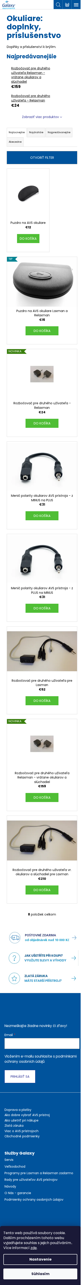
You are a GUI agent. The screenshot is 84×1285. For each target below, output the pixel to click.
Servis (8, 1160)
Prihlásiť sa (20, 1076)
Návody (10, 1186)
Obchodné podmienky (22, 1136)
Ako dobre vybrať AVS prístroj (27, 1115)
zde (33, 1247)
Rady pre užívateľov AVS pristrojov (31, 1180)
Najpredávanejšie (59, 132)
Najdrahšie (36, 132)
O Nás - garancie (17, 1193)
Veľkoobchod (14, 1166)
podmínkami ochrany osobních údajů (40, 1059)
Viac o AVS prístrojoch (21, 1131)
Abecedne (15, 142)
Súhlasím (40, 1273)
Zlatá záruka (14, 1125)
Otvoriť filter (42, 157)
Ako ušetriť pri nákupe (21, 1120)
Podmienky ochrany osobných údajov (33, 1199)
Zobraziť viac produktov (40, 117)
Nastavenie (40, 1259)
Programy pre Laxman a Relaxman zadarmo (38, 1173)
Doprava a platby (17, 1110)
